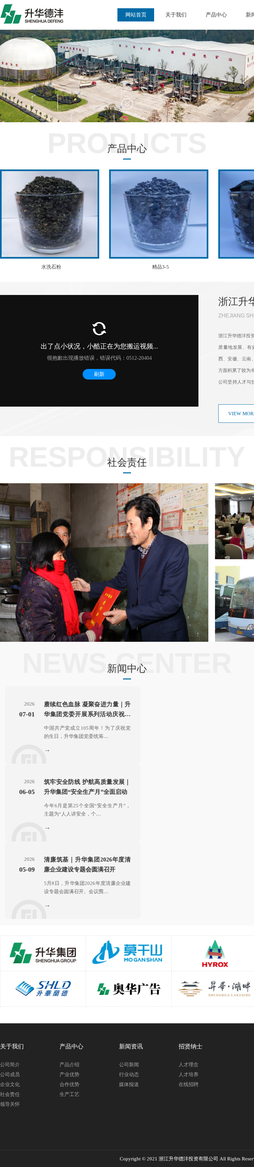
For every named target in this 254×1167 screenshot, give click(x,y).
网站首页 (136, 15)
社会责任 (10, 1094)
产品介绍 (69, 1064)
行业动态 (129, 1074)
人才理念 (188, 1064)
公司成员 (10, 1074)
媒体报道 (129, 1084)
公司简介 (10, 1064)
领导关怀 (10, 1104)
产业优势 (69, 1074)
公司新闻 (129, 1064)
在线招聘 (188, 1084)
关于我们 (176, 15)
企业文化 (10, 1084)
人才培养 (188, 1074)
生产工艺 (69, 1094)
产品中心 (216, 15)
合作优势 (69, 1084)
